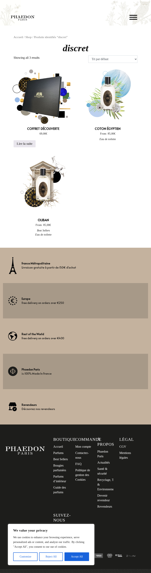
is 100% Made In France (37, 371)
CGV (122, 446)
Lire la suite (24, 143)
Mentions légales (125, 455)
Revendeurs (104, 506)
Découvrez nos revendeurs (38, 407)
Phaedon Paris (102, 454)
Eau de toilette (107, 139)
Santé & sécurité (102, 471)
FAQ (78, 464)
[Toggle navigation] (133, 18)
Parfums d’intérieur (59, 479)
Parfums (58, 453)
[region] (51, 544)
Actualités (103, 462)
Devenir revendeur (103, 498)
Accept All (77, 556)
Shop (28, 37)
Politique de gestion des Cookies (82, 474)
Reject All (51, 556)
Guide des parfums (59, 490)
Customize (25, 556)
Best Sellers (43, 230)
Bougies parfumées (59, 468)
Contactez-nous (82, 455)
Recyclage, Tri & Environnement (106, 484)
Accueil (18, 37)
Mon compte (83, 446)
